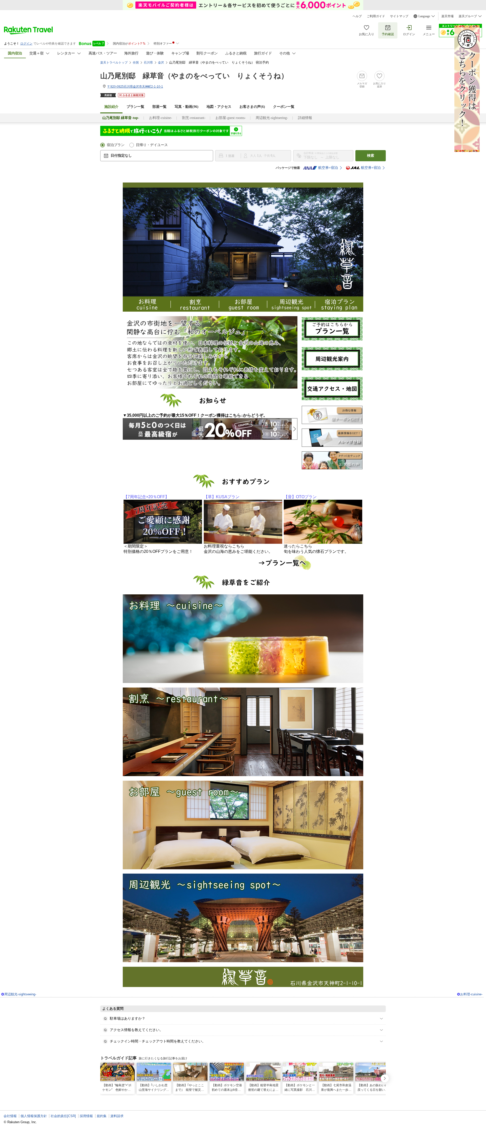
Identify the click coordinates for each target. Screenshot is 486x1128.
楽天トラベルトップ (114, 62)
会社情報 (10, 1116)
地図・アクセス (219, 107)
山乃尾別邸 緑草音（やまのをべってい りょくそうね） (194, 76)
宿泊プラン (116, 145)
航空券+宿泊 (328, 168)
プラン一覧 (135, 107)
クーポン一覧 (283, 107)
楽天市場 (447, 16)
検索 (370, 155)
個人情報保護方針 (34, 1116)
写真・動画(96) (186, 107)
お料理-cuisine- (160, 118)
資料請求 (117, 1116)
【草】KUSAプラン (221, 497)
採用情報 (86, 1116)
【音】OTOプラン (300, 497)
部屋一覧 (159, 107)
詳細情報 (305, 118)
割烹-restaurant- (194, 118)
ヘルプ (357, 16)
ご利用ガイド (376, 16)
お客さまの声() (252, 107)
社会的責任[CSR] (63, 1116)
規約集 (102, 1116)
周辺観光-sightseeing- (272, 118)
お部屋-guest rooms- (230, 118)
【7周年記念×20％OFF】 (146, 497)
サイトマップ (399, 16)
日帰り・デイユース (152, 145)
